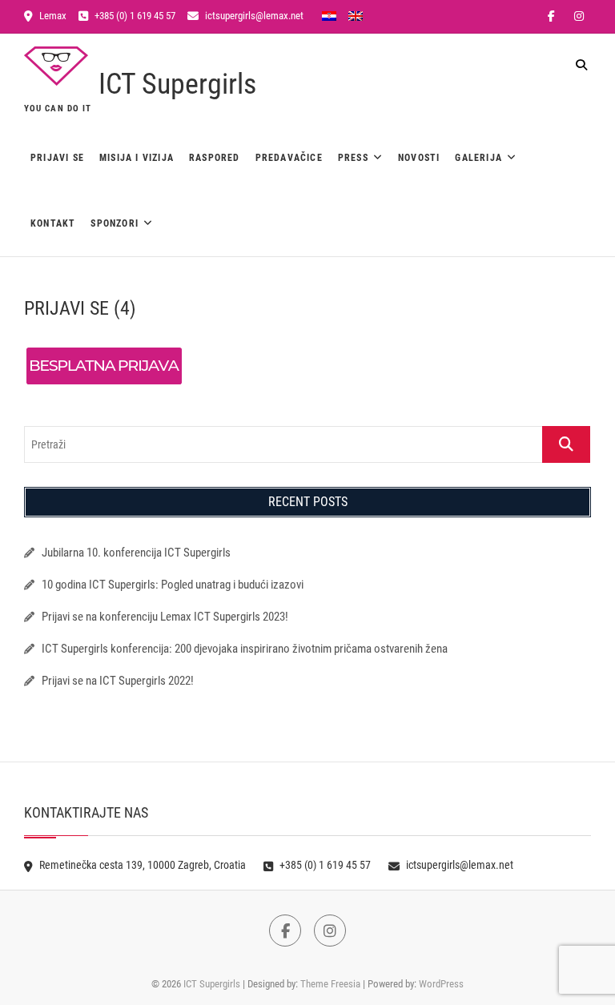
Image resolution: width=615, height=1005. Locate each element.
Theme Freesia (330, 984)
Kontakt (52, 223)
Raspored (214, 157)
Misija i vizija (136, 157)
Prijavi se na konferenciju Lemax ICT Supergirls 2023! (165, 616)
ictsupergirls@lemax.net (253, 16)
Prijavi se (57, 157)
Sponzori (114, 223)
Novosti (419, 157)
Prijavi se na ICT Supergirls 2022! (118, 680)
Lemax (51, 16)
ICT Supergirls (177, 84)
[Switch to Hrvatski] (329, 15)
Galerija (478, 157)
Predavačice (289, 157)
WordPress (441, 984)
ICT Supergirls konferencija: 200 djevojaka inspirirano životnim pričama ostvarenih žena (245, 648)
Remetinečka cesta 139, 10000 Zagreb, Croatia (141, 864)
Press (353, 157)
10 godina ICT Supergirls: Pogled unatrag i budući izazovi (172, 584)
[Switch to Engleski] (355, 15)
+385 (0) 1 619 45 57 (133, 16)
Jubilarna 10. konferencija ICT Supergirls (137, 552)
